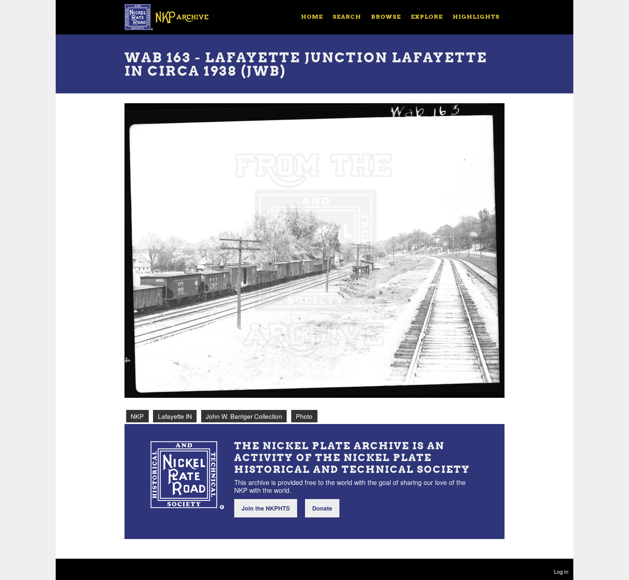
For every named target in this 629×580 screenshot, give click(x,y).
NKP (137, 416)
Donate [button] (322, 508)
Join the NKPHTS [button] (265, 508)
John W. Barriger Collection (244, 416)
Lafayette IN (175, 416)
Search (347, 16)
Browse (386, 16)
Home (312, 16)
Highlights (476, 16)
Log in (561, 571)
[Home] (170, 16)
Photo (304, 416)
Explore (427, 16)
